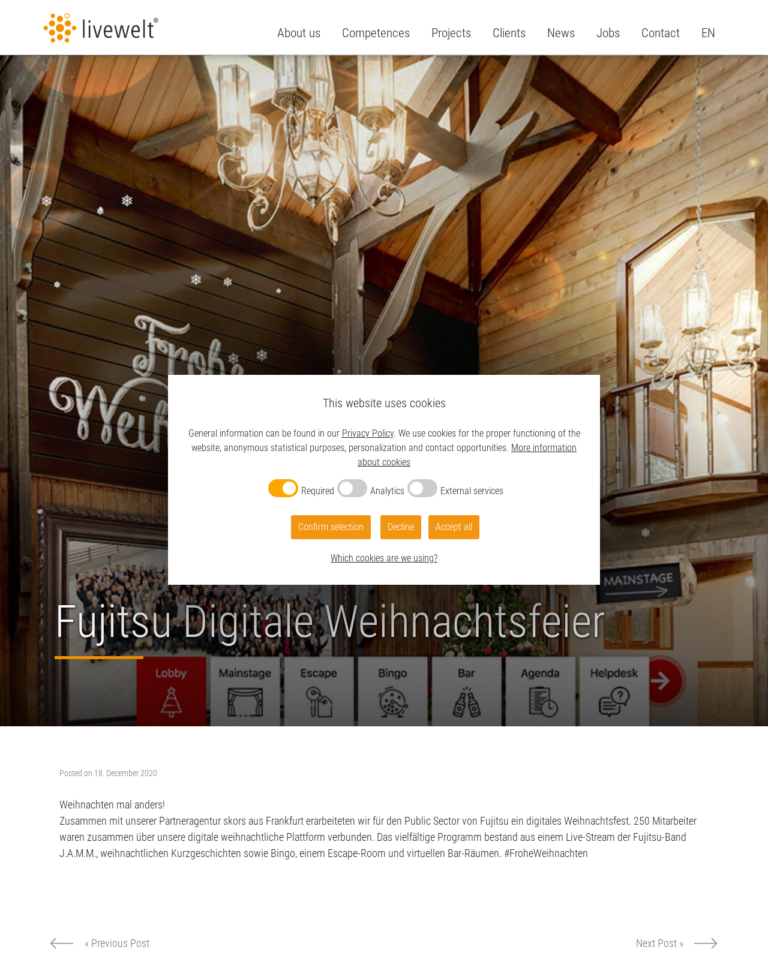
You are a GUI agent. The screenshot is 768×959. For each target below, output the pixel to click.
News (561, 33)
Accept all (454, 527)
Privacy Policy (368, 433)
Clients (509, 33)
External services (471, 491)
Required (317, 491)
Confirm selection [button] (331, 527)
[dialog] (384, 480)
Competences (376, 33)
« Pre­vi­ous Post (117, 943)
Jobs (608, 33)
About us (298, 33)
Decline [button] (401, 527)
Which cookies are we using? (384, 558)
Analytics (387, 491)
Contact (660, 33)
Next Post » (659, 943)
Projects (451, 33)
